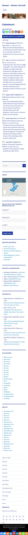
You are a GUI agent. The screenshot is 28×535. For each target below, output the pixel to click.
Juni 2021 (6, 413)
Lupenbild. (7, 259)
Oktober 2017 (8, 433)
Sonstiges (7, 398)
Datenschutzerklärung (9, 511)
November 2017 (8, 431)
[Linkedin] (15, 31)
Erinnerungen (8, 379)
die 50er (6, 366)
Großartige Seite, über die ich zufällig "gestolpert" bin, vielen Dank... (13, 312)
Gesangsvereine (9, 394)
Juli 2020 (6, 418)
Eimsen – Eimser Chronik (14, 5)
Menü (4, 10)
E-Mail (5, 225)
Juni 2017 (6, 439)
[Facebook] (3, 31)
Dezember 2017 (8, 428)
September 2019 (9, 424)
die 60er (6, 368)
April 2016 (7, 446)
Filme (5, 387)
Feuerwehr (7, 383)
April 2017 (7, 441)
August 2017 (7, 435)
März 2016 (7, 448)
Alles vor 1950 (8, 357)
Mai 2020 (6, 420)
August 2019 (7, 426)
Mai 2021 (6, 415)
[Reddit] (12, 31)
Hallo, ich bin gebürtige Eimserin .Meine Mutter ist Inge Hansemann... (14, 323)
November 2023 (9, 411)
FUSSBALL (21, 277)
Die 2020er (7, 363)
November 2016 (8, 444)
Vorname (5, 210)
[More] (22, 31)
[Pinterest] (19, 31)
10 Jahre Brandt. (14, 285)
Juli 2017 (6, 437)
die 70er (6, 370)
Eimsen (6, 377)
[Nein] (26, 529)
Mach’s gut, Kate (9, 246)
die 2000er (7, 359)
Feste (5, 381)
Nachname (6, 217)
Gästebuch (5, 507)
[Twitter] (9, 31)
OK (14, 532)
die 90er (6, 374)
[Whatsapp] (6, 31)
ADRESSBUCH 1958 (15, 279)
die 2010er (7, 361)
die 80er (6, 372)
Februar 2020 (8, 422)
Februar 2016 (8, 450)
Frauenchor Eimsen (10, 249)
